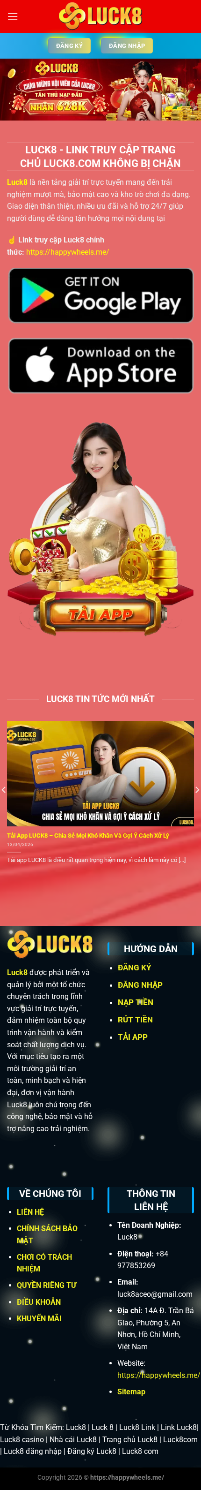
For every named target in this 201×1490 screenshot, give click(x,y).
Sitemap (131, 1391)
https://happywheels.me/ (67, 252)
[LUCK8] (100, 16)
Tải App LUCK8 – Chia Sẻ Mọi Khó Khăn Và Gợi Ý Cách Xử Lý (88, 835)
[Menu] (12, 16)
